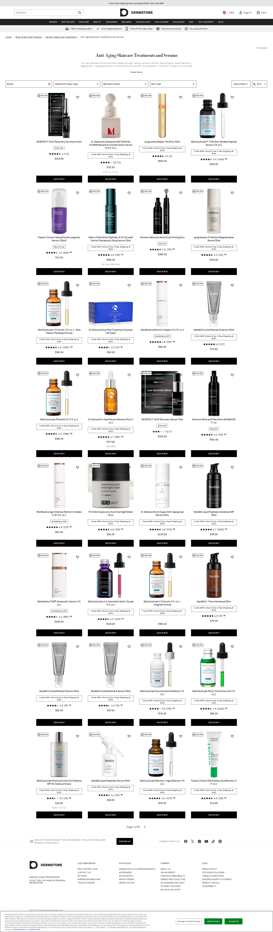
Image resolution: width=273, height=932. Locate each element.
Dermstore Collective (173, 879)
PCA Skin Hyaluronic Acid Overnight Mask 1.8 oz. (111, 513)
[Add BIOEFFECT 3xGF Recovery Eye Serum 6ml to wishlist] (77, 97)
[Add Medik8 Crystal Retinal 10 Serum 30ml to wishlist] (232, 285)
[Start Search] (79, 12)
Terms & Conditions (213, 875)
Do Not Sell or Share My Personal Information (47, 881)
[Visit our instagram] (199, 841)
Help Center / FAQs (88, 869)
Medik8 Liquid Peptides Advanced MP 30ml (214, 513)
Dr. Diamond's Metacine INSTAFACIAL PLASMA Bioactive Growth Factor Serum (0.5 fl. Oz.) (110, 145)
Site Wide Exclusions (213, 872)
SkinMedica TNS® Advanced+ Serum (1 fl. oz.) (59, 603)
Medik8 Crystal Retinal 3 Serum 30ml (59, 691)
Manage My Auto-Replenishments (137, 869)
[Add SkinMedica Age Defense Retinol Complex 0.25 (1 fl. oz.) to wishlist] (77, 467)
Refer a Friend (126, 879)
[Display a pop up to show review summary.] (226, 159)
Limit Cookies (213, 921)
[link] (245, 12)
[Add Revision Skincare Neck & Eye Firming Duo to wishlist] (180, 192)
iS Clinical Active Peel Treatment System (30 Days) (111, 331)
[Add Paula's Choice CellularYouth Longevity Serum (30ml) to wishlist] (77, 192)
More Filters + (241, 84)
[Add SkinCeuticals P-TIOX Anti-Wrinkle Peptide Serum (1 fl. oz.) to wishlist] (232, 97)
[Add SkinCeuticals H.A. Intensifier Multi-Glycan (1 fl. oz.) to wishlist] (129, 557)
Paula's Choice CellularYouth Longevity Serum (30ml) (59, 239)
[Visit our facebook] (185, 841)
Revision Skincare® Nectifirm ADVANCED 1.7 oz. (214, 421)
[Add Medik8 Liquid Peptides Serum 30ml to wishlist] (129, 736)
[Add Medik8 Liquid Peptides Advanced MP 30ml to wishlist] (232, 467)
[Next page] (144, 827)
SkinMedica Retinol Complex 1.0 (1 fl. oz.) (162, 329)
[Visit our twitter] (192, 841)
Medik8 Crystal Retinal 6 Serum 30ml (111, 691)
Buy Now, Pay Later (170, 889)
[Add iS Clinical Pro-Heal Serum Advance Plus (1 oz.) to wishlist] (129, 374)
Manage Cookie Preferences (44, 877)
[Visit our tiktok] (213, 841)
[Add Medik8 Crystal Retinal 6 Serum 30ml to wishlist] (129, 646)
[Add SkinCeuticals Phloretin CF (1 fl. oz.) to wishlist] (77, 374)
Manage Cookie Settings (189, 921)
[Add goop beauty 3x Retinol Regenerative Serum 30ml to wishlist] (232, 192)
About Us (166, 869)
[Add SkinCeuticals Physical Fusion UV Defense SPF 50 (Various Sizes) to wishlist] (77, 736)
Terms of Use (34, 929)
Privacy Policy (209, 869)
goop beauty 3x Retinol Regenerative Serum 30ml (214, 239)
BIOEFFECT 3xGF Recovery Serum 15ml (162, 419)
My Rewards (125, 872)
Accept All (233, 921)
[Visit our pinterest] (220, 841)
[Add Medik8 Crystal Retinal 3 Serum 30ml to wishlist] (77, 646)
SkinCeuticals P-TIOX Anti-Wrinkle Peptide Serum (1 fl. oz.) (214, 143)
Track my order (86, 882)
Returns (82, 875)
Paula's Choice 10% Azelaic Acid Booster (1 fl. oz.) (214, 782)
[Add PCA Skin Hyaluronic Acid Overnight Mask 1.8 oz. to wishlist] (129, 467)
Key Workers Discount (173, 882)
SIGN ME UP (125, 841)
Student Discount (171, 886)
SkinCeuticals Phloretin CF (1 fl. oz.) (59, 419)
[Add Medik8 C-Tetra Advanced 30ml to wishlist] (232, 557)
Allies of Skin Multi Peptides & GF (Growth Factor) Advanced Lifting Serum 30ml (111, 239)
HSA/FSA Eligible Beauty (173, 875)
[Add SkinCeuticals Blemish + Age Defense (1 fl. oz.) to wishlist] (180, 736)
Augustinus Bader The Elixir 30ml (162, 141)
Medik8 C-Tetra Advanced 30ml (214, 601)
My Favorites (126, 875)
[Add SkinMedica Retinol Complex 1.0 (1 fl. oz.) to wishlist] (180, 285)
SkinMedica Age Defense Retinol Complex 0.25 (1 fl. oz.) (59, 513)
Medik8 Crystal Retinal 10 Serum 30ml (214, 329)
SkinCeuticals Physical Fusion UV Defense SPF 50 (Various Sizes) (59, 782)
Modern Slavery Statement (217, 879)
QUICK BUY (59, 179)
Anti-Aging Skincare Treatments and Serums (136, 55)
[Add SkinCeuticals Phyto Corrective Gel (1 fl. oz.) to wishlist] (232, 646)
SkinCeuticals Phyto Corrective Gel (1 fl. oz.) (213, 693)
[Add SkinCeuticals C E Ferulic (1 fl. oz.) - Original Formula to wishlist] (180, 557)
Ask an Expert (168, 872)
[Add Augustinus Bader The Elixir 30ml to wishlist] (180, 97)
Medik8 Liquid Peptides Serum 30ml (110, 780)
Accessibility (209, 886)
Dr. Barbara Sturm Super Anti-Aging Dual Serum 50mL (162, 513)
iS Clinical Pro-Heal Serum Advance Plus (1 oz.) (110, 421)
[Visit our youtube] (206, 841)
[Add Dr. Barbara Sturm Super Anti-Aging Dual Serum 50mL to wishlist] (180, 467)
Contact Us (84, 872)
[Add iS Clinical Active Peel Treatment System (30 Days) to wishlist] (129, 285)
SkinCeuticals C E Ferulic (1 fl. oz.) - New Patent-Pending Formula (59, 331)
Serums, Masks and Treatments (61, 37)
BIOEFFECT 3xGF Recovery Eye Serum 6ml (59, 141)
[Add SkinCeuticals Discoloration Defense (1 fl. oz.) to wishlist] (180, 646)
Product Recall (211, 882)
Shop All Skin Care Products (28, 37)
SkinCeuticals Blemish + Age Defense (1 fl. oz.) (162, 782)
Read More (136, 72)
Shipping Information (89, 879)
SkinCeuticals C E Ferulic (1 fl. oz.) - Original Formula (162, 603)
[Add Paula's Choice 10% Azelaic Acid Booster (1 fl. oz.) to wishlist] (232, 736)
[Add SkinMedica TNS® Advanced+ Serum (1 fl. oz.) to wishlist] (77, 557)
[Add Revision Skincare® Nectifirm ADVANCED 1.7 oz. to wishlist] (232, 374)
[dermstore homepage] (136, 13)
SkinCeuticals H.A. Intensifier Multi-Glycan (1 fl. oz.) (111, 603)
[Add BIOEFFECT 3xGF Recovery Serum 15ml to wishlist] (180, 374)
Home (9, 37)
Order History (127, 882)
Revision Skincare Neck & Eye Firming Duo (162, 237)
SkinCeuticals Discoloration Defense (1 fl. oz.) (162, 693)
